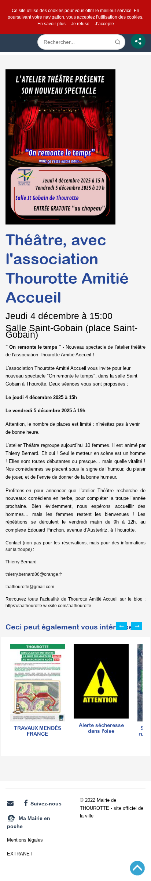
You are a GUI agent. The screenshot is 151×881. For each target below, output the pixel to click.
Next (136, 626)
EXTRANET (20, 854)
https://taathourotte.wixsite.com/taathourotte (48, 605)
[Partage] (138, 41)
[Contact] (10, 803)
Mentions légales (25, 840)
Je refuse (80, 23)
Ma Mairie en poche (28, 822)
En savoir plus (51, 23)
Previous (121, 626)
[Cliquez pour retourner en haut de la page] (137, 867)
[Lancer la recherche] (118, 42)
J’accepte (104, 23)
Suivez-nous (44, 804)
